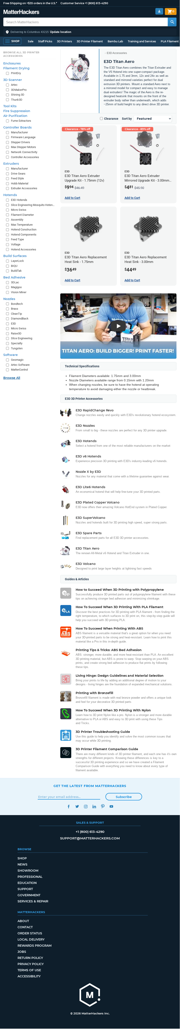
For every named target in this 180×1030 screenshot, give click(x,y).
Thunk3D (16, 99)
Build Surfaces (15, 256)
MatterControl (19, 369)
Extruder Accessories (24, 188)
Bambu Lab (115, 41)
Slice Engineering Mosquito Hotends (33, 205)
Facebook (68, 806)
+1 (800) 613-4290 (96, 3)
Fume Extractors (21, 120)
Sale (30, 41)
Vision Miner (18, 292)
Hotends (10, 195)
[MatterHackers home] (21, 12)
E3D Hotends (19, 200)
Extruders (11, 164)
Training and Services (142, 41)
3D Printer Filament (90, 41)
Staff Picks (45, 41)
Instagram (85, 806)
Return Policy (30, 958)
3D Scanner (12, 80)
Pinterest (103, 806)
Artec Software (20, 364)
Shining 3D (17, 94)
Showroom (28, 871)
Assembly (17, 219)
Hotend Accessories (23, 249)
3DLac (15, 282)
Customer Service (72, 3)
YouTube (111, 806)
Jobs (22, 952)
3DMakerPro (19, 89)
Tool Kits (9, 106)
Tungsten (17, 348)
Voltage (15, 244)
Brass (14, 308)
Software (10, 355)
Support (25, 889)
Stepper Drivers (20, 142)
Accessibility (29, 976)
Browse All (11, 378)
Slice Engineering (21, 338)
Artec (14, 84)
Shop (22, 858)
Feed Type (17, 239)
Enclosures (12, 63)
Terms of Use (29, 970)
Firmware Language (23, 137)
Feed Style (17, 178)
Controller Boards (17, 127)
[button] (89, 32)
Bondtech (17, 303)
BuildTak (16, 270)
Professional (30, 877)
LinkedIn (94, 806)
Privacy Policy (31, 964)
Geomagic (17, 359)
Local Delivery (31, 939)
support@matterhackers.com (90, 838)
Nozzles (9, 299)
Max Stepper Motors (23, 147)
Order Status (30, 933)
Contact (25, 927)
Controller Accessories (25, 157)
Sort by (127, 118)
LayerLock (17, 260)
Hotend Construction (23, 229)
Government (29, 895)
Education (27, 883)
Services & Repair (33, 901)
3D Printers (64, 41)
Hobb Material (19, 183)
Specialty (16, 343)
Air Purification (15, 116)
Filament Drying (16, 68)
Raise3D (16, 333)
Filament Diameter (22, 214)
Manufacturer (19, 132)
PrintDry (16, 73)
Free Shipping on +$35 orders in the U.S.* (30, 3)
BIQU (14, 266)
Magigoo (16, 287)
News (22, 864)
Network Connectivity (24, 152)
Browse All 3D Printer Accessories (21, 54)
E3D (13, 323)
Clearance (111, 118)
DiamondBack (20, 318)
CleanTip (16, 313)
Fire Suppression (16, 111)
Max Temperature (22, 224)
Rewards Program (35, 946)
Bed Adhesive (14, 277)
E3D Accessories (117, 53)
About (23, 921)
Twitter (77, 806)
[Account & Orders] (159, 11)
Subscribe (124, 797)
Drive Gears (18, 173)
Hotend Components (23, 234)
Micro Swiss (18, 209)
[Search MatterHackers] (172, 22)
